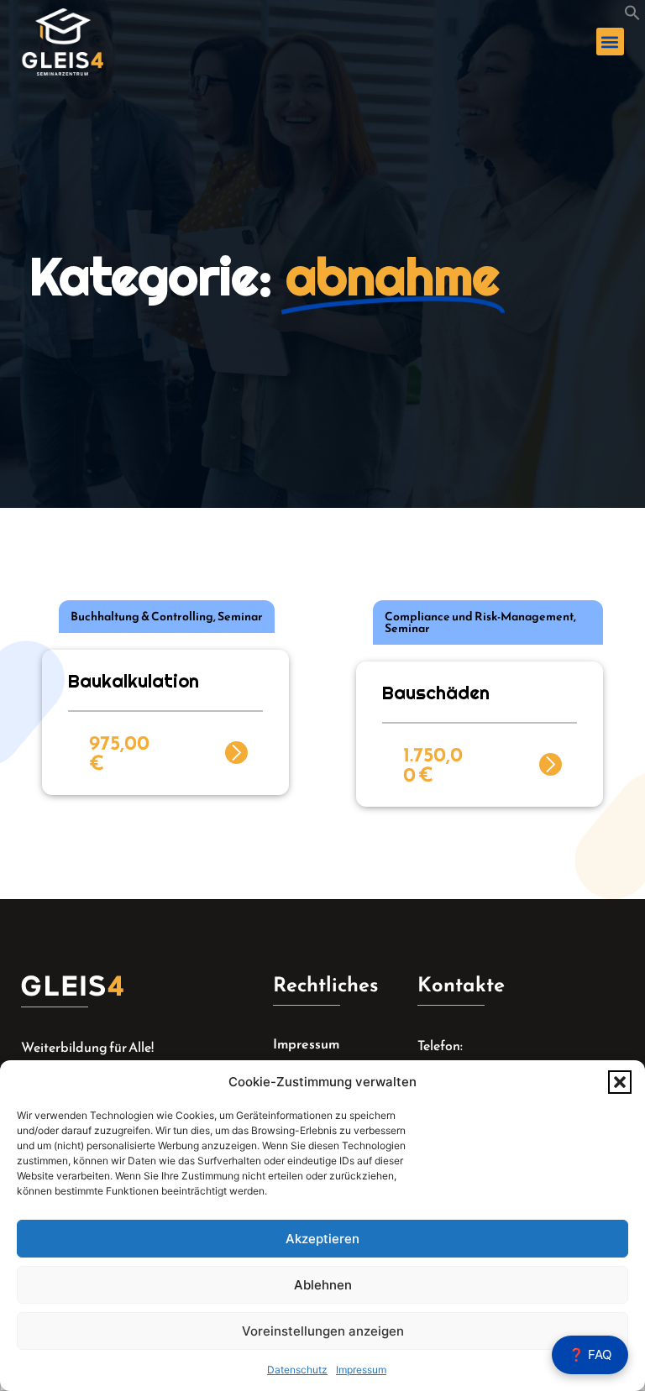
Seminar (240, 616)
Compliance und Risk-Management (479, 616)
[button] (619, 1082)
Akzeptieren (322, 1239)
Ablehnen (323, 1285)
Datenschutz (297, 1369)
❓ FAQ (590, 1354)
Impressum (361, 1369)
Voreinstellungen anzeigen (323, 1331)
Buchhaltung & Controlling (142, 616)
